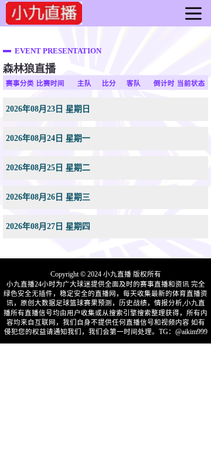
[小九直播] (44, 20)
